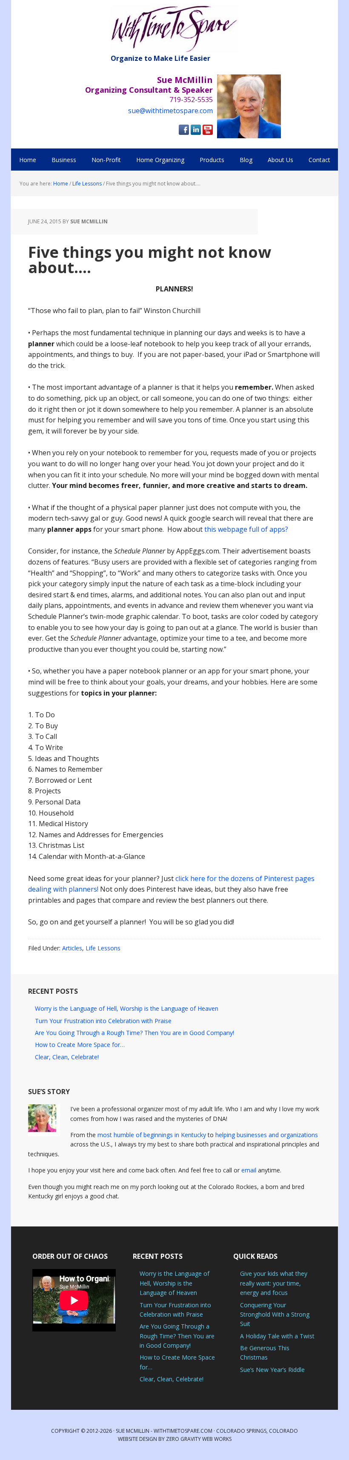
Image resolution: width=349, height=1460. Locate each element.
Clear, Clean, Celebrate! (67, 1057)
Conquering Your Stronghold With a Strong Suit (274, 1314)
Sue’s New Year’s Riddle (272, 1370)
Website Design (137, 1439)
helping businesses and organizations (266, 1135)
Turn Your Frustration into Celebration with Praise (103, 1021)
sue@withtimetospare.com (170, 110)
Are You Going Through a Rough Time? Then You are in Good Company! (134, 1033)
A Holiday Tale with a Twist (277, 1336)
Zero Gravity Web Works (199, 1439)
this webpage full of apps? (245, 529)
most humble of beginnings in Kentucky (151, 1135)
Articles (72, 948)
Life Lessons (103, 948)
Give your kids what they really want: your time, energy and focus (273, 1283)
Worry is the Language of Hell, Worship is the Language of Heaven (126, 1008)
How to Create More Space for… (80, 1045)
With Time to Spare (174, 28)
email (248, 1170)
